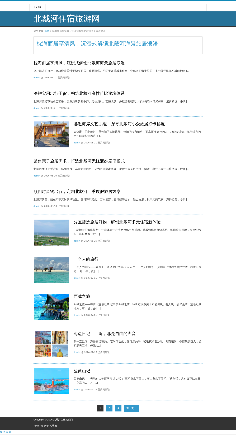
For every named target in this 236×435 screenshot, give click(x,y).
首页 (47, 31)
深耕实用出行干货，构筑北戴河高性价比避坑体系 (79, 93)
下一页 (131, 408)
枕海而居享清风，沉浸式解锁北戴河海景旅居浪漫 (79, 63)
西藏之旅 (82, 296)
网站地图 (52, 425)
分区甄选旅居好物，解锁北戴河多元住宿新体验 (117, 222)
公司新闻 (37, 7)
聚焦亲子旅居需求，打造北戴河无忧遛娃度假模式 (79, 161)
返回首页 (5, 432)
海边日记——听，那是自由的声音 (105, 333)
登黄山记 (82, 370)
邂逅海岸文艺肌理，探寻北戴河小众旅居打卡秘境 (119, 123)
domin (37, 77)
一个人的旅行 (86, 259)
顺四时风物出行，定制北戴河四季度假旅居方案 (77, 191)
